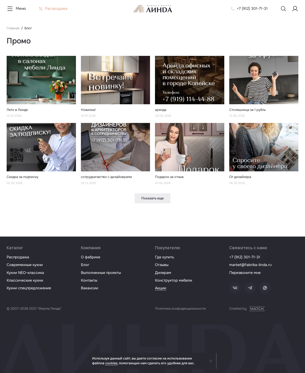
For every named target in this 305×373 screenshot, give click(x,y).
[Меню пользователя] (295, 8)
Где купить (164, 257)
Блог (85, 265)
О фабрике (90, 257)
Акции (160, 288)
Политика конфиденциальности (180, 308)
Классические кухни (25, 280)
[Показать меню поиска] (283, 8)
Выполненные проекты (101, 272)
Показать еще (152, 198)
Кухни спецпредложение (29, 288)
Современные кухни (25, 265)
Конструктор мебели (173, 280)
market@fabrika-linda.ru (250, 265)
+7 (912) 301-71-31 (244, 257)
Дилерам (163, 272)
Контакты (89, 280)
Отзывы (161, 265)
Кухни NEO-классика (25, 272)
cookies (111, 363)
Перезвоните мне (245, 272)
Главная (13, 28)
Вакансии (89, 288)
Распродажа (18, 257)
